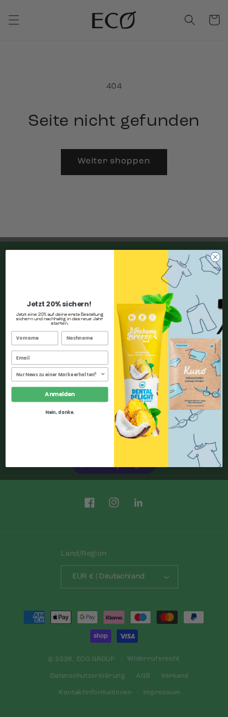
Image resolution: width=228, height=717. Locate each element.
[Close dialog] (215, 257)
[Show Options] (103, 374)
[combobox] (58, 374)
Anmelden (59, 394)
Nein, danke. (60, 412)
